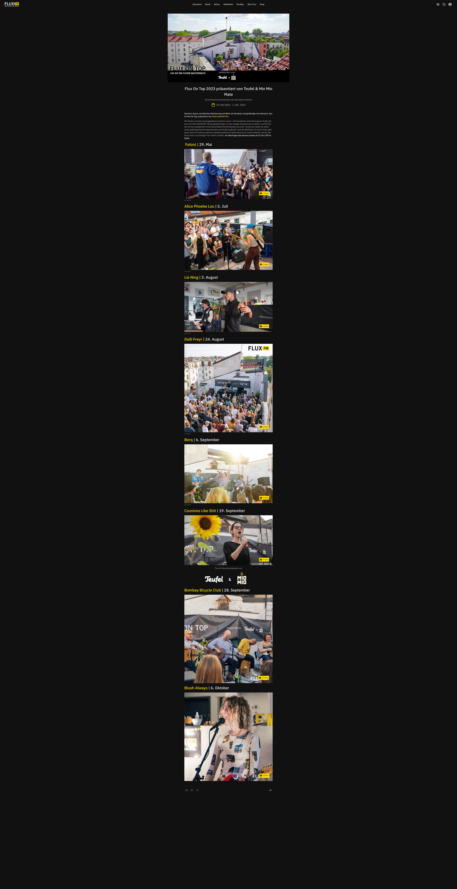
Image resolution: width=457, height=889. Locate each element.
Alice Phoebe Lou (199, 206)
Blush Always (196, 687)
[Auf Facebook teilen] (197, 790)
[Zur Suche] (444, 4)
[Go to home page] (12, 4)
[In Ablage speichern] (270, 790)
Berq (188, 439)
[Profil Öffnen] (450, 4)
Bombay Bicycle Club (202, 590)
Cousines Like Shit (200, 510)
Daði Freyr (193, 339)
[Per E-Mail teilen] (186, 790)
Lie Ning (191, 277)
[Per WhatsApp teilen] (192, 790)
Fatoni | (191, 144)
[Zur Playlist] (438, 4)
